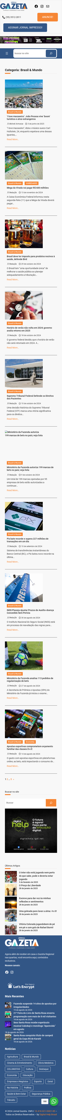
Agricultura (12, 1056)
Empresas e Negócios (17, 1081)
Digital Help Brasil (48, 1114)
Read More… (13, 139)
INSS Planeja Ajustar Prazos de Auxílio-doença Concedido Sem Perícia (30, 611)
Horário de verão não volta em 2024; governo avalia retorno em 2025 (29, 329)
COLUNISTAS (13, 1069)
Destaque (43, 1069)
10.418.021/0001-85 (44, 1111)
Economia (30, 742)
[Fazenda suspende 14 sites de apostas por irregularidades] (8, 1005)
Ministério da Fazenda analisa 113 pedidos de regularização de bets (30, 679)
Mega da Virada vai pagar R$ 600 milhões (28, 188)
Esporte (38, 1081)
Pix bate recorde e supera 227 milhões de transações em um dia (27, 540)
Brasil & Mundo (14, 112)
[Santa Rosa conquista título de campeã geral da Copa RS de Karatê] (8, 1037)
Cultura (29, 1069)
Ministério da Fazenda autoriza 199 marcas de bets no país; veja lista (30, 468)
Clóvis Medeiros (45, 1063)
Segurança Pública (41, 1094)
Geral (50, 1081)
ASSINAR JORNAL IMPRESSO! (25, 27)
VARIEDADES (31, 183)
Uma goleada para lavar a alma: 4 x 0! (38, 911)
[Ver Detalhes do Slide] (31, 39)
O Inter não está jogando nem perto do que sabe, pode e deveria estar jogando (37, 875)
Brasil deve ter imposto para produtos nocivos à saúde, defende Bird (31, 257)
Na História (12, 1087)
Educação (28, 1075)
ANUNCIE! (47, 17)
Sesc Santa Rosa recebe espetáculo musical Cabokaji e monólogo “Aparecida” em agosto (34, 1025)
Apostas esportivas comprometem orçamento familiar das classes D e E (30, 747)
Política (27, 1087)
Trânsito (11, 1100)
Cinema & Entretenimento (19, 1063)
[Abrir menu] (7, 53)
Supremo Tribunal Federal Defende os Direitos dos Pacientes (30, 397)
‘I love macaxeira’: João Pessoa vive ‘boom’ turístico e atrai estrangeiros (28, 117)
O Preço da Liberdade (30, 885)
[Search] (51, 53)
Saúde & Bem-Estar (16, 1094)
